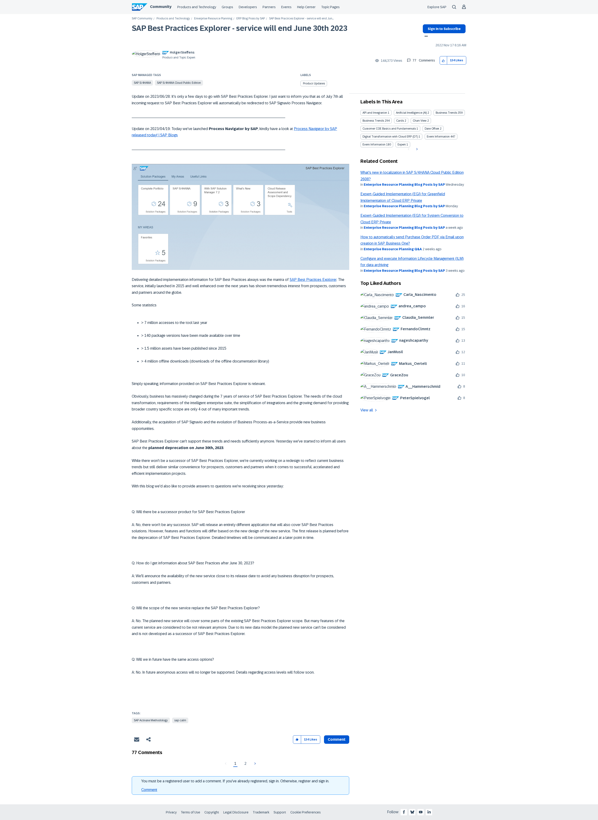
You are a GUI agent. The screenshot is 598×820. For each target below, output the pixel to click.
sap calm (180, 720)
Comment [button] (336, 739)
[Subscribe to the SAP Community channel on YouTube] (421, 812)
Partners (269, 7)
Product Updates (314, 83)
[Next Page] (254, 764)
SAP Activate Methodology (151, 720)
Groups (227, 7)
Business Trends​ (373, 120)
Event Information (438, 136)
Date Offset (432, 128)
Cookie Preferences (305, 812)
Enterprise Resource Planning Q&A (393, 249)
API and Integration (375, 112)
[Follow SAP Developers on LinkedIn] (429, 812)
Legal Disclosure (236, 812)
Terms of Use (190, 812)
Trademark (261, 812)
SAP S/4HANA (142, 82)
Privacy (171, 812)
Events (286, 7)
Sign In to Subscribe (444, 29)
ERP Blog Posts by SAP (250, 18)
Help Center (306, 7)
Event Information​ (374, 144)
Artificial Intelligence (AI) (411, 112)
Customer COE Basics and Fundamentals (389, 128)
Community (160, 7)
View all (366, 410)
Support (280, 812)
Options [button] (425, 36)
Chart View (420, 120)
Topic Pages (330, 7)
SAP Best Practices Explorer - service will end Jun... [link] (301, 18)
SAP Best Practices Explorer (313, 280)
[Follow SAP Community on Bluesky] (412, 812)
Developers (248, 7)
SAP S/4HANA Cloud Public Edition (179, 82)
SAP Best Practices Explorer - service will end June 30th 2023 (239, 28)
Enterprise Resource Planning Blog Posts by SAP (404, 184)
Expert (402, 144)
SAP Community (142, 18)
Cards (400, 120)
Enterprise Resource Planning (213, 18)
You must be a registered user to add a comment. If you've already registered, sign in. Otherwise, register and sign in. (235, 781)
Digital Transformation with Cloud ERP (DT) (390, 136)
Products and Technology (196, 7)
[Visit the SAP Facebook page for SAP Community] (404, 812)
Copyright (211, 812)
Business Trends (446, 112)
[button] (443, 60)
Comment (149, 790)
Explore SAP (436, 7)
